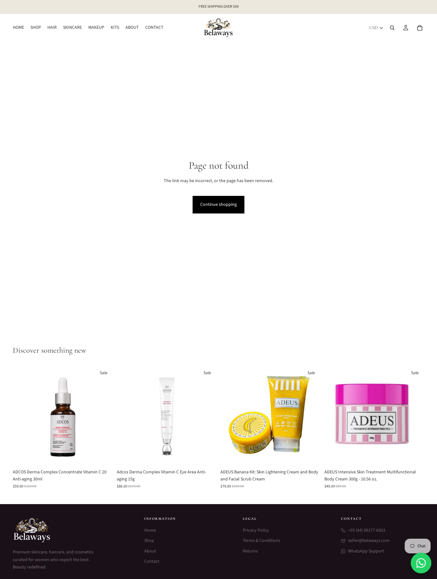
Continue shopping (218, 204)
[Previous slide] (22, 416)
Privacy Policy (256, 530)
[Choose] (103, 456)
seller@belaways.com (369, 540)
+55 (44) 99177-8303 (366, 530)
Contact (151, 561)
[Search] (392, 28)
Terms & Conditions (261, 540)
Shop (149, 540)
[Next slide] (103, 416)
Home (150, 530)
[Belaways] (71, 530)
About (150, 551)
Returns (250, 551)
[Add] (206, 456)
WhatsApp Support (366, 551)
